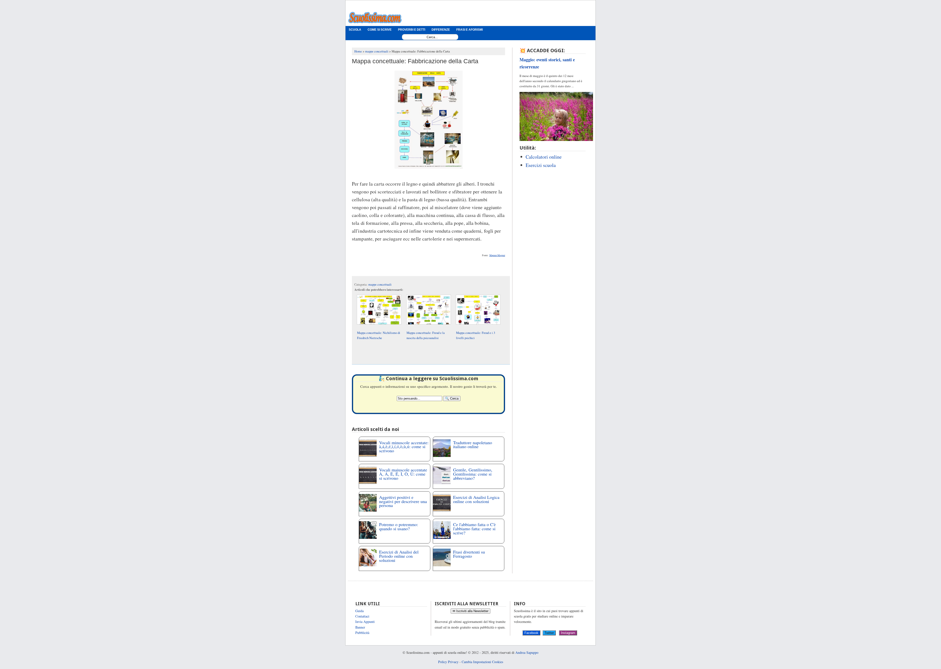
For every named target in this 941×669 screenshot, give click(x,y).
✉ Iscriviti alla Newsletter (470, 611)
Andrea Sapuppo (526, 652)
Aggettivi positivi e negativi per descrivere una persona (403, 501)
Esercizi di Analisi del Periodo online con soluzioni (399, 556)
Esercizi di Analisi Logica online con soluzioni (476, 499)
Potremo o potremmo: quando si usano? (398, 526)
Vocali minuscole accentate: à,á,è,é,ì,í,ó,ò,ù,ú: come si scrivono (404, 447)
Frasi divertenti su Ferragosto (469, 554)
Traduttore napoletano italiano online (472, 445)
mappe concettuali (380, 284)
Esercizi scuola (541, 165)
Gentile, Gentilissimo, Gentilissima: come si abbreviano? (472, 474)
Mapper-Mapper (497, 255)
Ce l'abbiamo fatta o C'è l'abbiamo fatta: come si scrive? (474, 528)
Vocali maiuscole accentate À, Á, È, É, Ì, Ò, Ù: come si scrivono (403, 474)
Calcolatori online (544, 156)
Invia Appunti (365, 621)
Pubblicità (362, 632)
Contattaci (362, 616)
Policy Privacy (448, 661)
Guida (359, 610)
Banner (360, 627)
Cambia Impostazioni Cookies (482, 661)
